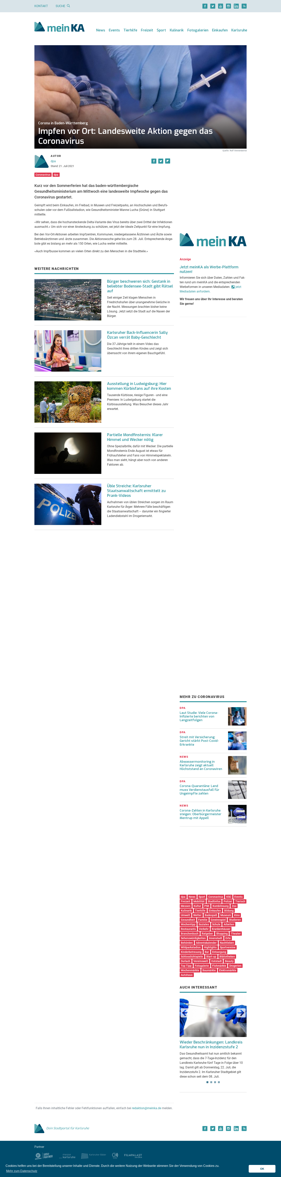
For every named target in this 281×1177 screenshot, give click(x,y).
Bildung (229, 910)
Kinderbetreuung (191, 951)
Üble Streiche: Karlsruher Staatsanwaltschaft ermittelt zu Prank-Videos (136, 490)
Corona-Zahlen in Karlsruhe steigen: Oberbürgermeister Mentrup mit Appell (200, 814)
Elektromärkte (227, 970)
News (100, 30)
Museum (225, 915)
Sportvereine (228, 947)
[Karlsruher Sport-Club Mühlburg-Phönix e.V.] (43, 1155)
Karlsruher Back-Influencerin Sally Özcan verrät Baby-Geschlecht (137, 335)
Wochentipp (188, 924)
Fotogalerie (202, 965)
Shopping (222, 933)
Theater (236, 933)
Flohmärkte (219, 965)
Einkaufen (220, 30)
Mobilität (199, 901)
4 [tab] (219, 1082)
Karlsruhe (239, 30)
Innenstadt (215, 938)
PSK (206, 906)
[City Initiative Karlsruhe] (115, 1155)
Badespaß (211, 915)
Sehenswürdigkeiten (193, 938)
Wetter (197, 915)
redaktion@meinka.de (146, 1108)
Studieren (235, 919)
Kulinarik (177, 30)
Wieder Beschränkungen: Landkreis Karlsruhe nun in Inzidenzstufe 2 (211, 1045)
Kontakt (41, 6)
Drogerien (235, 965)
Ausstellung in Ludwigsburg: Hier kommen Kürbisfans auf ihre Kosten (139, 386)
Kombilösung (221, 906)
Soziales (204, 924)
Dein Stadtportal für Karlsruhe (67, 1128)
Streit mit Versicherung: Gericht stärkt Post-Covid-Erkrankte (199, 740)
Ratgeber (207, 933)
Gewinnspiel (218, 919)
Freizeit (147, 30)
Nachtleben (227, 942)
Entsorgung (219, 951)
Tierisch (240, 901)
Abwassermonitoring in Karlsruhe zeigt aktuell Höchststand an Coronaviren (201, 765)
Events (114, 30)
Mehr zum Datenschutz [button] (21, 1171)
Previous (185, 1012)
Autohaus (186, 974)
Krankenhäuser (221, 928)
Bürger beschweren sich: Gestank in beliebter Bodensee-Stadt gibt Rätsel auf (140, 286)
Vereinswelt (200, 961)
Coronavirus (43, 174)
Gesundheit (188, 919)
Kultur (197, 906)
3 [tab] (215, 1082)
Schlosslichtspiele (192, 956)
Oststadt (216, 961)
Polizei (228, 901)
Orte (228, 938)
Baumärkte (209, 970)
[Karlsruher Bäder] (93, 1155)
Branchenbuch (189, 933)
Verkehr (204, 928)
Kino (237, 915)
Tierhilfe (130, 30)
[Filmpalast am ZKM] (133, 1155)
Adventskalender (206, 942)
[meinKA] (59, 27)
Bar (207, 951)
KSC (228, 896)
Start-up (211, 956)
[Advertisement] (213, 188)
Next (241, 1012)
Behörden (187, 942)
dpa (53, 161)
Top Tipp (186, 965)
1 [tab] (207, 1082)
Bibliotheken (227, 956)
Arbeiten (229, 924)
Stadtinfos (214, 901)
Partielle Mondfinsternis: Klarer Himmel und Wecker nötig (135, 437)
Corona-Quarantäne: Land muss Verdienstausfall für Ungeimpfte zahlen (199, 789)
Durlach (185, 961)
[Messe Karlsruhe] (67, 1155)
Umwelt (185, 915)
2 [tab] (211, 1082)
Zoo (234, 906)
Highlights (210, 947)
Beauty (229, 961)
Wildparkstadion (191, 947)
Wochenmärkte (190, 970)
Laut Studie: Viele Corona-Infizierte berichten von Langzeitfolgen (199, 716)
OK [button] (262, 1168)
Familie (202, 919)
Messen (185, 906)
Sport (161, 30)
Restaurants (188, 928)
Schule (216, 924)
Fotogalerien (197, 30)
